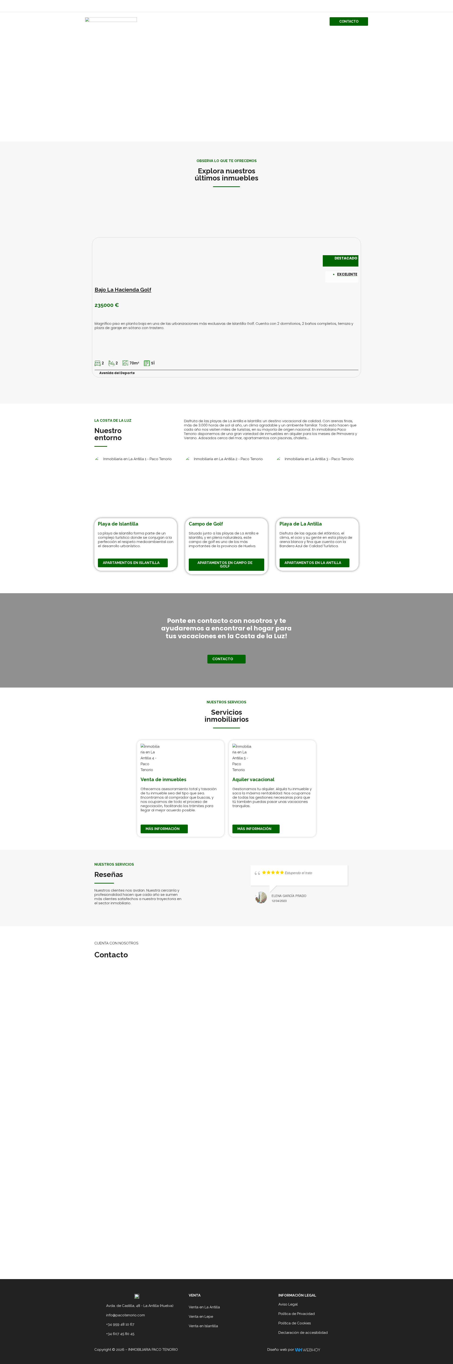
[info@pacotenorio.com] (101, 1315)
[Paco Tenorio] (111, 21)
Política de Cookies (294, 1323)
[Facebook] (359, 6)
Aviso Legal (288, 1304)
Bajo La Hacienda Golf (123, 290)
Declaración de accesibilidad (303, 1333)
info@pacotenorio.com (125, 1315)
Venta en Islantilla (203, 1326)
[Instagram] (366, 6)
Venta (292, 21)
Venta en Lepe (201, 1316)
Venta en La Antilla (204, 1307)
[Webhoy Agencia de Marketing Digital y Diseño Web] (307, 1349)
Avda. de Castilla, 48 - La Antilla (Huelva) (139, 1306)
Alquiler (313, 21)
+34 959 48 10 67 (120, 1324)
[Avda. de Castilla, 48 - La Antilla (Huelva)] (101, 1306)
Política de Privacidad (296, 1314)
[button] (349, 21)
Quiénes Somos (266, 21)
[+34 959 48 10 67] (101, 1324)
